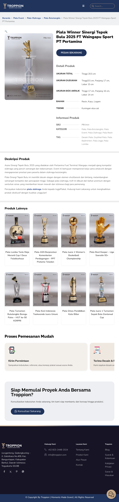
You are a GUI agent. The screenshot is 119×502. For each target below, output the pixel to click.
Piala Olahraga (34, 18)
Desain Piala (87, 137)
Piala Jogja (98, 141)
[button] (6, 31)
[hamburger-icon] (83, 6)
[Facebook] (4, 472)
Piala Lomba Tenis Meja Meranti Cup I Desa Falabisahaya (17, 255)
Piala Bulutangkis (52, 18)
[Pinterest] (16, 472)
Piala (84, 129)
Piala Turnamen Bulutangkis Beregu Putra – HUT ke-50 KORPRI (17, 315)
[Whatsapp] (23, 472)
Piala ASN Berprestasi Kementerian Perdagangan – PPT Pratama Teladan (45, 257)
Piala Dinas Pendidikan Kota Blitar (73, 312)
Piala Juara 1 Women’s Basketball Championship (73, 255)
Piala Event (18, 18)
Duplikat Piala (100, 137)
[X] (10, 472)
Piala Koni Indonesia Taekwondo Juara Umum (45, 312)
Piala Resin (108, 133)
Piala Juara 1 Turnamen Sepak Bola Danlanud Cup (102, 314)
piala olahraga (34, 189)
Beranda (6, 18)
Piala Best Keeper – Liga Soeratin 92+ (102, 254)
